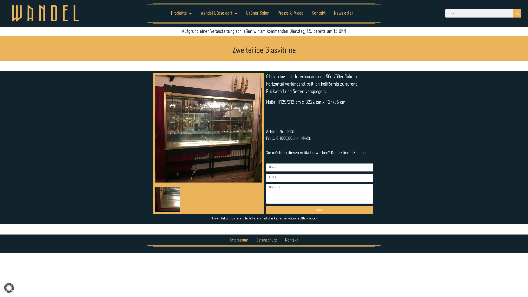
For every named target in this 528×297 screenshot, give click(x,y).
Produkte (179, 13)
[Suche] (517, 13)
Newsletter (343, 13)
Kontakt (319, 13)
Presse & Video (290, 13)
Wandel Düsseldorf (216, 13)
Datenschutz (266, 240)
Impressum (239, 240)
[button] (9, 288)
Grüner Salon (257, 13)
